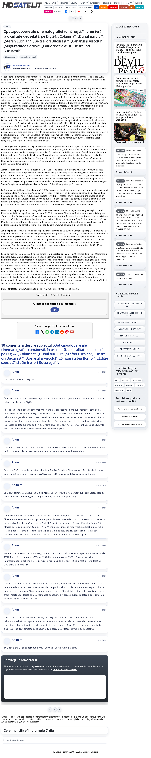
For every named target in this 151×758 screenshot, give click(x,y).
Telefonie (138, 3)
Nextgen (139, 7)
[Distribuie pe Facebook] (37, 332)
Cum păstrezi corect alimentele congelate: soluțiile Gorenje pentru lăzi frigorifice (129, 82)
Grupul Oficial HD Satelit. (65, 669)
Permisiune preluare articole (130, 408)
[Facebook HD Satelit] (66, 11)
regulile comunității (40, 666)
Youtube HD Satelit (130, 329)
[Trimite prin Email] (72, 332)
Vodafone (113, 7)
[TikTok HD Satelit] (86, 11)
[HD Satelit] (22, 5)
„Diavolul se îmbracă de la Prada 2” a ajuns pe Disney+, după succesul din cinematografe (129, 49)
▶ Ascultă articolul (28, 57)
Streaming (107, 3)
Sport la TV (127, 3)
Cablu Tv (73, 3)
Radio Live (59, 7)
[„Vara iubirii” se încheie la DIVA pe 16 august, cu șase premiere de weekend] (130, 132)
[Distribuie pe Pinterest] (67, 332)
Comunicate (63, 3)
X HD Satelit (130, 342)
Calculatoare (70, 7)
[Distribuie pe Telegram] (52, 332)
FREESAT (125, 380)
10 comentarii (10, 57)
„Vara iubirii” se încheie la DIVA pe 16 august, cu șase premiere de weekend (129, 116)
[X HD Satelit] (92, 11)
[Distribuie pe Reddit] (62, 332)
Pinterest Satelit (130, 349)
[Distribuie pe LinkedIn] (57, 332)
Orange (104, 7)
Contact (57, 11)
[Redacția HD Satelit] (7, 67)
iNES (131, 7)
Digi (116, 380)
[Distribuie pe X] (42, 332)
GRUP (72, 11)
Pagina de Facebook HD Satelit (130, 304)
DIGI (96, 7)
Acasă (47, 3)
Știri (54, 3)
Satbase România (85, 7)
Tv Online (48, 7)
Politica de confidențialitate (130, 424)
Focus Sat (124, 7)
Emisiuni (117, 3)
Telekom (48, 11)
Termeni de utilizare (129, 416)
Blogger (94, 752)
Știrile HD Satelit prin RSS (129, 357)
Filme (7, 27)
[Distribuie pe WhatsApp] (47, 332)
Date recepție (95, 3)
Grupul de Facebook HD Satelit (130, 314)
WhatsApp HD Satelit (130, 322)
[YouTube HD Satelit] (79, 11)
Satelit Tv (83, 3)
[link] (130, 57)
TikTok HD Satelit (130, 335)
